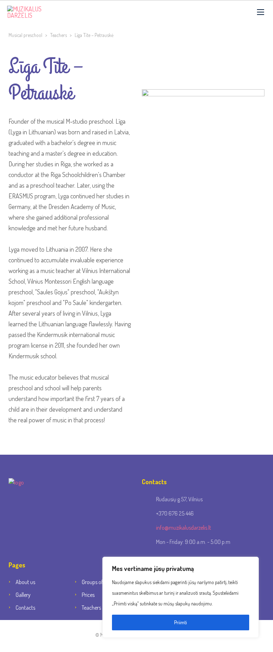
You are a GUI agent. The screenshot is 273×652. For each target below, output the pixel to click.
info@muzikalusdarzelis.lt (183, 527)
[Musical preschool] (37, 12)
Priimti (180, 622)
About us (25, 582)
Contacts (25, 607)
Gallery (23, 594)
